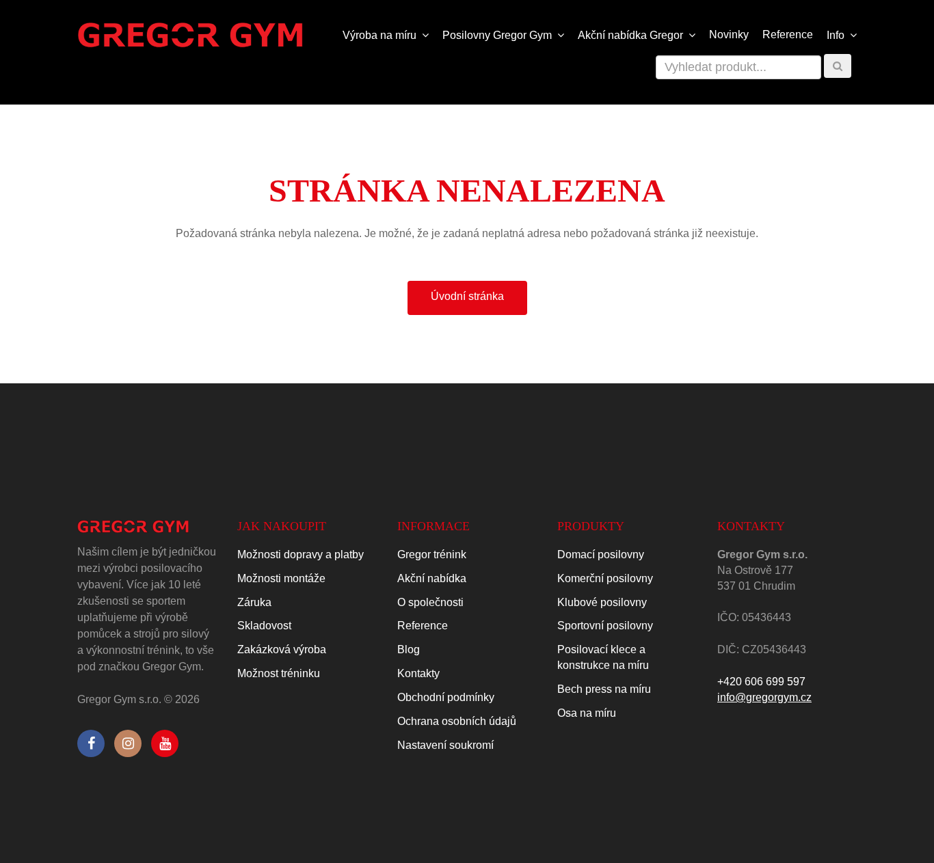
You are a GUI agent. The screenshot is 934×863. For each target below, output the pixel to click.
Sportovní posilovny (605, 625)
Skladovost (264, 625)
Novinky (729, 34)
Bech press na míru (604, 689)
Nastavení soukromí (445, 745)
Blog (408, 649)
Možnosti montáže (281, 578)
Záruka (254, 602)
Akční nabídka (431, 578)
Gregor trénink (431, 554)
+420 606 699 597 (761, 681)
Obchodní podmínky (445, 697)
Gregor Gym (498, 35)
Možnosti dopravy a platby (300, 554)
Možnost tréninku (278, 673)
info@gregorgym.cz (764, 697)
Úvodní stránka (467, 296)
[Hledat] (837, 66)
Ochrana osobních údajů (456, 721)
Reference (787, 34)
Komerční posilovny (605, 578)
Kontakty (418, 673)
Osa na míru (586, 713)
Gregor (632, 35)
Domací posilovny (600, 554)
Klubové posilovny (602, 602)
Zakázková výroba (281, 649)
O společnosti (430, 602)
